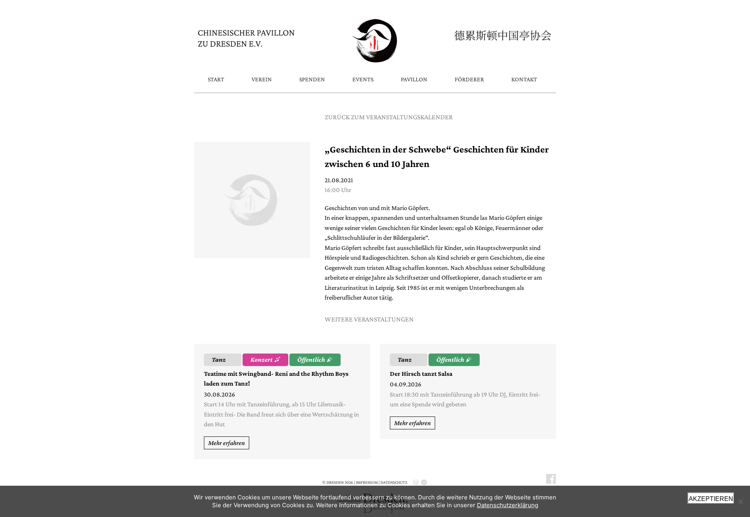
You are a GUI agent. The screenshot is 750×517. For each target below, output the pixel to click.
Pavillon (414, 79)
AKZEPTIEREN (711, 498)
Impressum (367, 482)
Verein (262, 79)
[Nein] (740, 501)
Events (362, 79)
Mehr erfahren (226, 443)
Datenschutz (393, 482)
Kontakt (524, 79)
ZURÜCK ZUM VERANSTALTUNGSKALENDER (389, 117)
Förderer (469, 79)
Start (216, 79)
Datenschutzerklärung (507, 505)
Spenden (312, 79)
